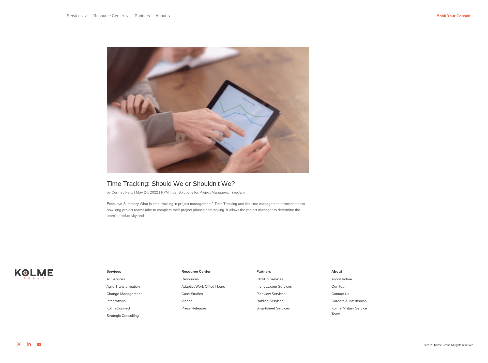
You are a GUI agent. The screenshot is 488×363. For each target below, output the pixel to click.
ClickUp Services (269, 279)
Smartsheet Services (273, 308)
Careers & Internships (349, 301)
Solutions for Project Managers (203, 192)
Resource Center (108, 16)
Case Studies (192, 294)
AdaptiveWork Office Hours (203, 286)
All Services (115, 279)
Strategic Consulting (122, 316)
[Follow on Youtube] (39, 344)
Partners (142, 16)
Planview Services (270, 294)
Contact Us (340, 294)
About (161, 16)
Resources (190, 279)
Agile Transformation (123, 286)
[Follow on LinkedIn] (29, 344)
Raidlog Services (269, 301)
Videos (186, 301)
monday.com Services (274, 286)
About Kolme (341, 279)
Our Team (339, 286)
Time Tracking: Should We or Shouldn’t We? (171, 183)
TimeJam (237, 192)
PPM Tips (168, 192)
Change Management (124, 294)
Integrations (116, 301)
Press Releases (194, 308)
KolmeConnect (118, 308)
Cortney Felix (122, 192)
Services (75, 16)
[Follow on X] (19, 344)
